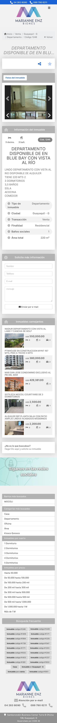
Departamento (14, 37)
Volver (49, 37)
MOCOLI (8, 501)
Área (6, 528)
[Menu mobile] (28, 15)
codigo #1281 (16, 662)
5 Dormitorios (11, 562)
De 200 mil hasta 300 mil (16, 587)
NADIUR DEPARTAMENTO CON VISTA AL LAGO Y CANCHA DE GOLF (25, 329)
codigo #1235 (40, 639)
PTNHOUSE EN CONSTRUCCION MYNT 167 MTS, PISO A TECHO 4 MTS (26, 351)
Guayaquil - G (30, 34)
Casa (6, 514)
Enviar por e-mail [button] (29, 307)
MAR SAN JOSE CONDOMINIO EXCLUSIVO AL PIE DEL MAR (28, 373)
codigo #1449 (40, 629)
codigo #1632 (16, 653)
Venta (18, 34)
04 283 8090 (20, 2)
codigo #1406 (16, 634)
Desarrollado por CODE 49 (28, 721)
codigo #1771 (16, 648)
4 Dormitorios (11, 558)
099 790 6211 (40, 2)
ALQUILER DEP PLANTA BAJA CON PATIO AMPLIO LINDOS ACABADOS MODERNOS (26, 417)
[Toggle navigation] (49, 8)
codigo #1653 (39, 662)
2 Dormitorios (11, 548)
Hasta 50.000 (11, 573)
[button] (8, 99)
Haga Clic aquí (12, 449)
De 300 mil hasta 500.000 (17, 592)
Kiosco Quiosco (12, 533)
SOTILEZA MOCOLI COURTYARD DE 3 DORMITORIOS (24, 395)
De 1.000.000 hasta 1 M (15, 606)
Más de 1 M (10, 611)
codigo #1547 (40, 643)
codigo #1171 (40, 634)
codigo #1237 (40, 657)
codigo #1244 (40, 653)
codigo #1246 (16, 629)
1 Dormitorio (10, 543)
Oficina (7, 523)
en (32, 667)
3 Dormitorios (11, 553)
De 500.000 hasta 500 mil (17, 597)
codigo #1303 (39, 648)
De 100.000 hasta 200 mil (16, 582)
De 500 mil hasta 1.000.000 (17, 602)
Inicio (9, 34)
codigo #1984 (16, 639)
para (16, 672)
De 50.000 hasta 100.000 (16, 577)
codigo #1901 (39, 672)
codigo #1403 (16, 657)
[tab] (15, 77)
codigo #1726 (16, 643)
